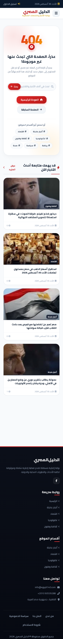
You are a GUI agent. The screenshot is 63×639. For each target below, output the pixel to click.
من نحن (49, 616)
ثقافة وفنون (50, 527)
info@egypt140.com (45, 587)
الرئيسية (53, 501)
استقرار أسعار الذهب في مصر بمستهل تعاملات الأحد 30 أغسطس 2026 (35, 271)
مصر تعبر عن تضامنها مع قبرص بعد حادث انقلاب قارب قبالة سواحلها (34, 326)
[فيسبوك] (56, 481)
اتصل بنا (37, 616)
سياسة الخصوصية (19, 616)
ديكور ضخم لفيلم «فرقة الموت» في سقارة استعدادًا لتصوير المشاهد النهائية (32, 215)
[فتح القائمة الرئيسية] (56, 13)
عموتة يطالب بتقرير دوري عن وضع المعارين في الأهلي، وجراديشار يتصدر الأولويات (32, 381)
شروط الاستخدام (31, 625)
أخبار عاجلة (52, 508)
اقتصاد (53, 514)
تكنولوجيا (52, 520)
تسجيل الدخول (10, 4)
